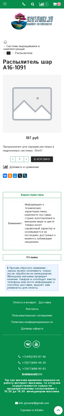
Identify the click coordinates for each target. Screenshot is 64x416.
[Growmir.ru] (32, 21)
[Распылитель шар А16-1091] (32, 104)
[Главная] (5, 43)
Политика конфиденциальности (32, 322)
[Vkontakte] (27, 344)
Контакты (32, 309)
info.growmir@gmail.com (34, 403)
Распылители (23, 53)
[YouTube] (36, 344)
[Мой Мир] (15, 176)
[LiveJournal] (25, 176)
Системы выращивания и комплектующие (22, 47)
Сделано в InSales (32, 410)
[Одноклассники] (10, 176)
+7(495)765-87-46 (34, 357)
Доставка (45, 302)
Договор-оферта (32, 329)
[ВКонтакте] (5, 176)
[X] (20, 176)
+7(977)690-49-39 (34, 363)
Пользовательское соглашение (32, 316)
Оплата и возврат (24, 302)
